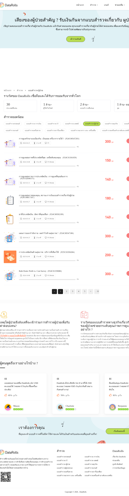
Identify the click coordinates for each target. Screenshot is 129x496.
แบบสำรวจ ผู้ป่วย (91, 124)
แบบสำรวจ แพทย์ (72, 124)
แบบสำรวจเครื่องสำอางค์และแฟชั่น (98, 475)
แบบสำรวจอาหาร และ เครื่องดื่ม (83, 130)
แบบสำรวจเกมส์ (12, 130)
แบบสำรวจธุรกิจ (111, 124)
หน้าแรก (80, 5)
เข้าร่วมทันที (75, 39)
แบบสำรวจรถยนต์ (13, 124)
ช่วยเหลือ (119, 5)
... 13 (97, 291)
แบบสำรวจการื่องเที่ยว (55, 130)
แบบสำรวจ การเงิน (33, 124)
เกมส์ (106, 5)
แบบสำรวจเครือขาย (32, 130)
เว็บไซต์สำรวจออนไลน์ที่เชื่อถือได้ (13, 336)
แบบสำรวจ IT (53, 124)
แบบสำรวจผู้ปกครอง (65, 468)
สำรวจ (93, 5)
